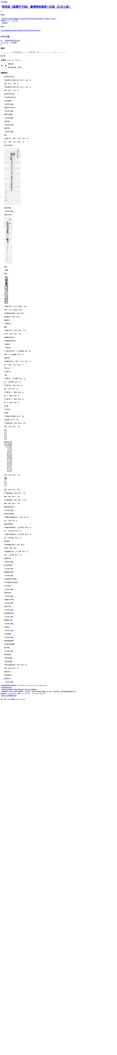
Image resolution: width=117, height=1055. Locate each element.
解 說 (3, 40)
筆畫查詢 (9, 30)
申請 (11, 104)
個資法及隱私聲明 (7, 689)
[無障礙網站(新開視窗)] (8, 695)
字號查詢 (25, 30)
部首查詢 (3, 30)
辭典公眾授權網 (19, 689)
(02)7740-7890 (12, 693)
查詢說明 (5, 23)
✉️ (9, 42)
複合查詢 (31, 30)
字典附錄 (22, 18)
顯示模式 (34, 18)
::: (1, 18)
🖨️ (7, 42)
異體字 (8, 40)
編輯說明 (16, 18)
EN (55, 18)
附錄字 (12, 40)
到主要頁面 (4, 2)
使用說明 (28, 18)
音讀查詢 (20, 30)
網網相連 (33, 689)
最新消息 (5, 18)
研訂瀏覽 (17, 40)
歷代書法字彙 (12, 67)
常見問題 (10, 18)
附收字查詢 (37, 30)
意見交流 (27, 689)
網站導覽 (39, 18)
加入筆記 (14, 42)
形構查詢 (14, 30)
